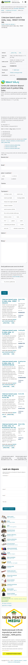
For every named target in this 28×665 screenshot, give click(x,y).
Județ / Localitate (6, 173)
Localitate (13, 179)
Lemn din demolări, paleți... (12, 571)
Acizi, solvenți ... (12, 585)
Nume (4, 489)
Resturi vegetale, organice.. (12, 589)
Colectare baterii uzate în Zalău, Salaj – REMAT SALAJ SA (9, 301)
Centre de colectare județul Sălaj (12, 145)
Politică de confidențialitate (14, 662)
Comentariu (5, 475)
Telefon (3, 183)
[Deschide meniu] (25, 2)
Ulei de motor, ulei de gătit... (12, 562)
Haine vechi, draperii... (11, 553)
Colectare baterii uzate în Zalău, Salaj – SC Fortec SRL (9, 395)
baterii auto (16, 70)
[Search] (22, 2)
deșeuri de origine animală (10, 201)
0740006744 (13, 66)
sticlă (21, 220)
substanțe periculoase (9, 224)
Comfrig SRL (21, 330)
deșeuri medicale (8, 205)
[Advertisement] (14, 37)
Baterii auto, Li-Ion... (11, 558)
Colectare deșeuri (18, 660)
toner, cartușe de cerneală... (12, 549)
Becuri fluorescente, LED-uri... (12, 544)
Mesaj (3, 241)
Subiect (3, 233)
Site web (4, 501)
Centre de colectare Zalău (11, 146)
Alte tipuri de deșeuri (6, 603)
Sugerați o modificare (21, 79)
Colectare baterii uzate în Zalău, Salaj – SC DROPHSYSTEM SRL (9, 363)
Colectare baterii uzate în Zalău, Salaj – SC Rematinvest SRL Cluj (9, 425)
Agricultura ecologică (7, 605)
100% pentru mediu (16, 2)
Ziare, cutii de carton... (11, 517)
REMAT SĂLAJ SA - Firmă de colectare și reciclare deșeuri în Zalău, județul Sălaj (14, 140)
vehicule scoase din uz (19, 228)
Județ (2, 179)
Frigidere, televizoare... (12, 539)
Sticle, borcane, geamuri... (12, 526)
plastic (13, 220)
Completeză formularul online (13, 653)
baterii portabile (8, 198)
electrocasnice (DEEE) (9, 209)
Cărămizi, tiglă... (12, 576)
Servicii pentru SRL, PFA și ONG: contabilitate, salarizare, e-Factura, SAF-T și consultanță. (14, 599)
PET (5, 220)
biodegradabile (21, 198)
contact (25, 660)
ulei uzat (6, 228)
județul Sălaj (14, 52)
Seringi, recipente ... (11, 580)
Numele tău (5, 157)
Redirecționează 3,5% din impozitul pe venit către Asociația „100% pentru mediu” (12, 633)
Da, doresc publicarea (9, 281)
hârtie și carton (7, 217)
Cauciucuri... (10, 567)
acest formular (16, 276)
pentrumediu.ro (5, 650)
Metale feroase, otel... (11, 530)
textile (22, 224)
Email (3, 165)
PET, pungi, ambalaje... (11, 521)
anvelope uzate (8, 194)
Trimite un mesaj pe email (16, 72)
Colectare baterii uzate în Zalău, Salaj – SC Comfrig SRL (9, 332)
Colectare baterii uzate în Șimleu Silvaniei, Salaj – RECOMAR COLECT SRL (7, 458)
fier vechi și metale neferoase (11, 213)
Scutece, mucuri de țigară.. (12, 594)
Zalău (20, 52)
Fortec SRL (21, 394)
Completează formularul (11, 10)
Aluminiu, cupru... (11, 535)
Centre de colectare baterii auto (12, 148)
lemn (18, 217)
